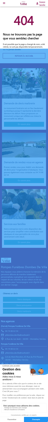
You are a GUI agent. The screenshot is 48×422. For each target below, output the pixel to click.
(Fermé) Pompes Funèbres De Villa (15, 326)
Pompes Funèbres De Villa (12, 344)
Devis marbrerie (24, 311)
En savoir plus (24, 124)
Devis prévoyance (24, 305)
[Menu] (4, 3)
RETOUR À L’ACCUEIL (24, 55)
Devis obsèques (24, 299)
